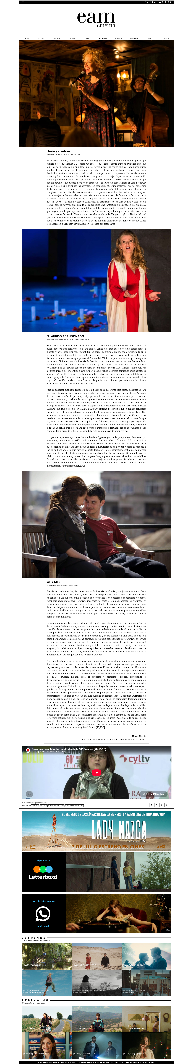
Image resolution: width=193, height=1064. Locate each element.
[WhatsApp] (167, 805)
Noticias (166, 38)
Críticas (41, 38)
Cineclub (149, 38)
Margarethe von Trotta (56, 806)
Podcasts (72, 38)
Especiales (118, 38)
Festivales (56, 38)
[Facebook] (152, 805)
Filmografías (134, 38)
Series (87, 38)
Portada (26, 38)
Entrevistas (103, 38)
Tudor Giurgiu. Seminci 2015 (74, 806)
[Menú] (23, 2)
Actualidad (35, 806)
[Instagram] (162, 805)
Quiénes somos (64, 1062)
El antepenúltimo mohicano (55, 7)
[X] (157, 805)
